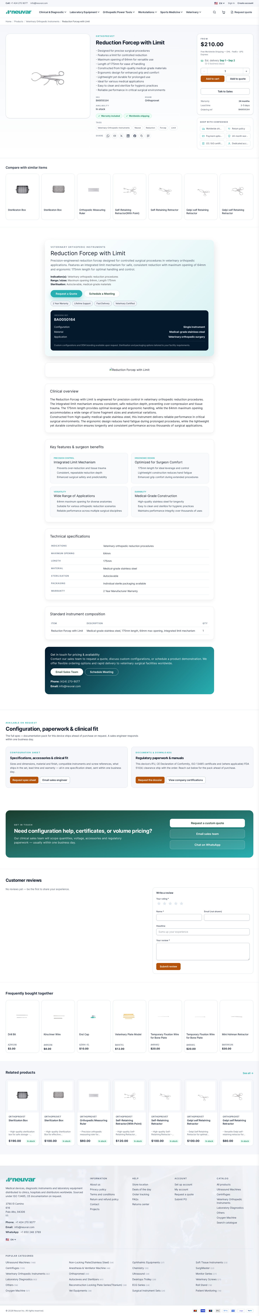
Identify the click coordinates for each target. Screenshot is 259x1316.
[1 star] (159, 903)
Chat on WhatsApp (207, 844)
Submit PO (181, 1199)
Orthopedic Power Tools (117, 12)
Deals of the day (141, 1189)
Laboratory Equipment (83, 12)
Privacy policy (98, 1189)
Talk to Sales (225, 91)
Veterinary (192, 12)
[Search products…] (214, 12)
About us (95, 1184)
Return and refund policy (104, 1199)
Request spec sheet (24, 779)
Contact (94, 1204)
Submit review (168, 966)
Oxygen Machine (226, 1217)
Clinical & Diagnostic (51, 12)
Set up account (183, 1184)
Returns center (140, 1204)
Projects (94, 1209)
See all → (248, 1073)
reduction (150, 128)
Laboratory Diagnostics (230, 1207)
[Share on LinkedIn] (128, 136)
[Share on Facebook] (135, 136)
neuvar (138, 128)
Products (18, 21)
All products (223, 1184)
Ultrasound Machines (229, 1189)
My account (181, 1189)
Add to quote (238, 78)
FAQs (135, 1199)
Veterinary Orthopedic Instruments (42, 21)
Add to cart (212, 78)
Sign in (231, 3)
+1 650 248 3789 (30, 1232)
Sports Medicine (170, 12)
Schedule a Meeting (102, 293)
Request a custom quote (207, 823)
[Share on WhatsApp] (108, 136)
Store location (140, 1184)
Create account (245, 3)
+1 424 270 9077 (17, 3)
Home (8, 21)
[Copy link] (141, 136)
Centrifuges (223, 1194)
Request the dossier (150, 779)
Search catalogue (227, 1222)
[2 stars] (164, 903)
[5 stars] (181, 903)
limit (173, 128)
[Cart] (223, 12)
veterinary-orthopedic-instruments (114, 128)
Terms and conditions (102, 1194)
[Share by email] (115, 136)
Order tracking (140, 1194)
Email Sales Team (67, 672)
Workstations (146, 12)
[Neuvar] (19, 12)
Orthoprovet (105, 36)
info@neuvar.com (39, 3)
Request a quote (184, 1194)
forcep (163, 128)
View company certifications (186, 779)
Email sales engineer (54, 779)
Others (220, 1212)
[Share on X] (121, 136)
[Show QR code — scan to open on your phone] (148, 136)
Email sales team (207, 834)
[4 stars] (175, 903)
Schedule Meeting (101, 672)
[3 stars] (170, 903)
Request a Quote (66, 293)
